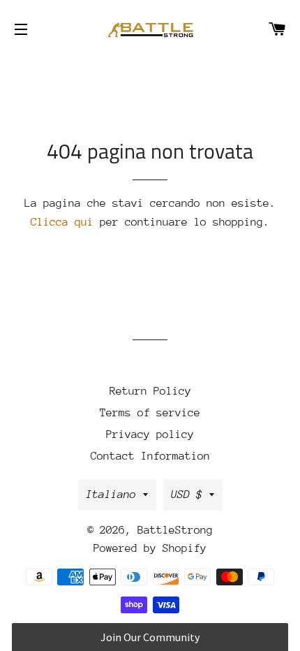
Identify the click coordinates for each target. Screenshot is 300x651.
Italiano (111, 494)
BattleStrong (175, 530)
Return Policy (150, 391)
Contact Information (150, 456)
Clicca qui (62, 222)
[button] (150, 637)
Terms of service (150, 413)
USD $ (186, 494)
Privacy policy (150, 434)
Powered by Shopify (150, 548)
